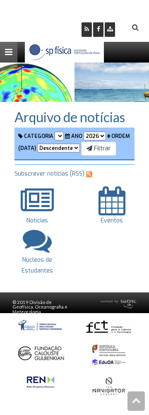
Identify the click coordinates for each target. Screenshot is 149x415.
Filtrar (101, 148)
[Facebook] (98, 29)
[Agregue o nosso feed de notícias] (87, 29)
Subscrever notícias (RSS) (49, 174)
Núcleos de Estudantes (37, 265)
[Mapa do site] (110, 29)
